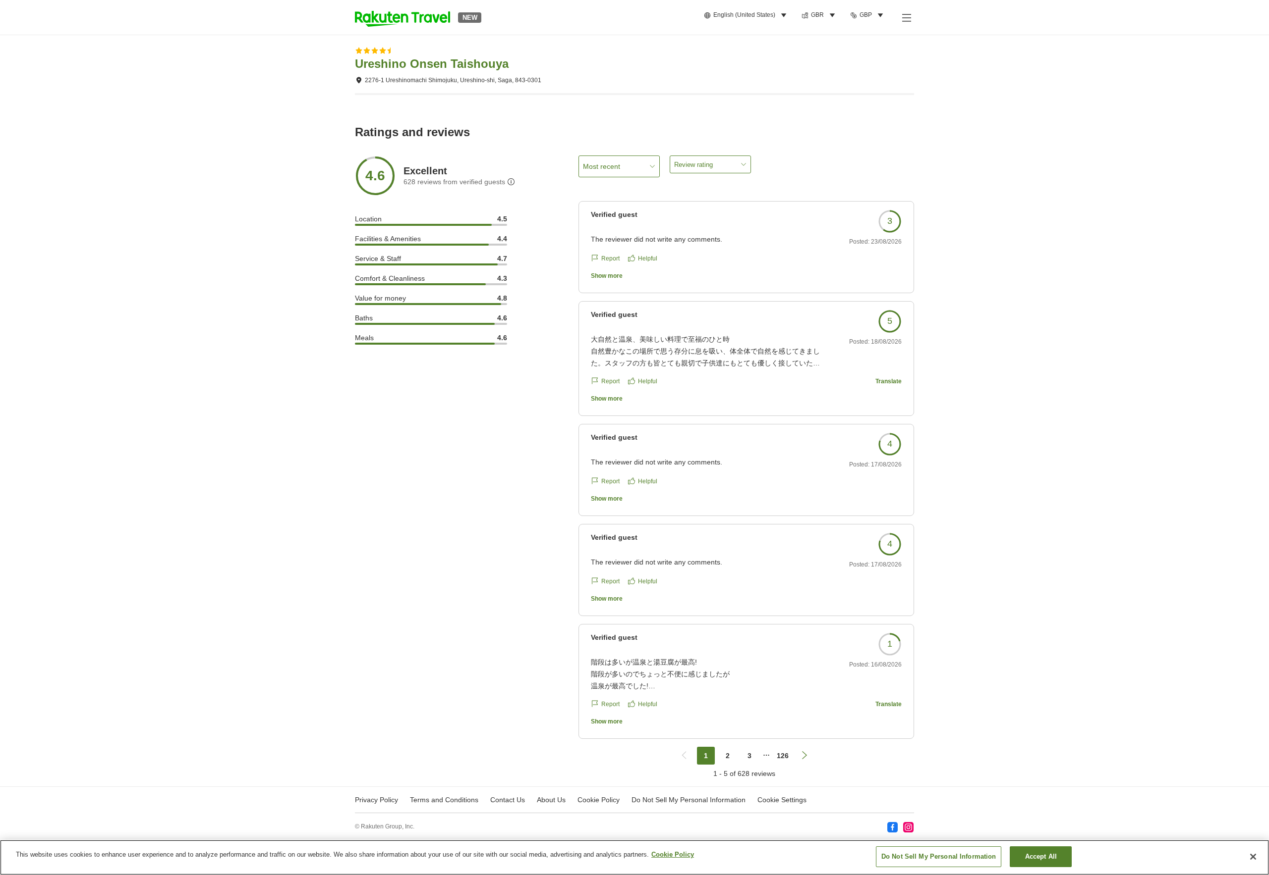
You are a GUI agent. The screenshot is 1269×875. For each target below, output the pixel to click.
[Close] (1253, 857)
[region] (634, 857)
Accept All (1041, 856)
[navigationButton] (684, 756)
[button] (402, 17)
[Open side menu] (906, 17)
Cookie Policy (672, 854)
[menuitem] (747, 15)
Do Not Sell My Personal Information (938, 856)
